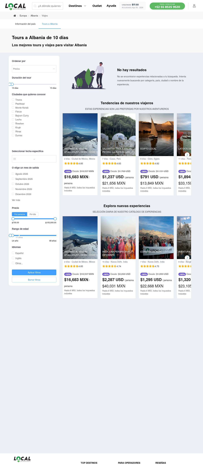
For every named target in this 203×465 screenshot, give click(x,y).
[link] (14, 15)
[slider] (10, 84)
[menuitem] (78, 6)
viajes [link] (45, 15)
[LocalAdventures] (17, 6)
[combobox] (24, 159)
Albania (34, 15)
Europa (23, 15)
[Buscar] (35, 6)
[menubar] (167, 6)
